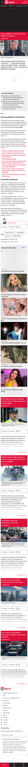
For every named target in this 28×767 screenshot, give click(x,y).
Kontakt (4, 710)
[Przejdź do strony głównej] (10, 2)
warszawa (7, 236)
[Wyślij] (26, 734)
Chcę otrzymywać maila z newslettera (11, 739)
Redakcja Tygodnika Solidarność (10, 693)
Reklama (5, 715)
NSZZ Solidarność (24, 2)
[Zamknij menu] (2, 2)
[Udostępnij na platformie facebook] (16, 227)
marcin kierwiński (9, 232)
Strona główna (4, 5)
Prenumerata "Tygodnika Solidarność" (11, 698)
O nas (4, 695)
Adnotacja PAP (6, 713)
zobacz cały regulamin (8, 752)
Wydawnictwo (6, 700)
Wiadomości (11, 5)
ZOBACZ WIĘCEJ (17, 236)
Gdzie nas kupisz (6, 703)
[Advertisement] (14, 19)
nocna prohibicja (20, 232)
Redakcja (5, 705)
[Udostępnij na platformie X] (19, 227)
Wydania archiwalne (7, 708)
